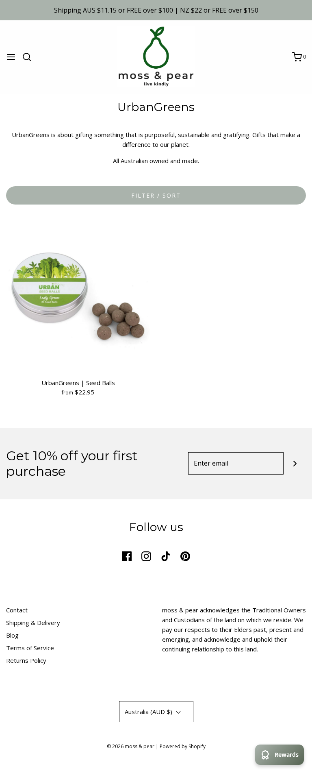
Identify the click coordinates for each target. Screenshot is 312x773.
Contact (17, 610)
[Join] (295, 463)
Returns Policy (26, 660)
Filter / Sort (156, 195)
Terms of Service (30, 648)
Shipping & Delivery (33, 622)
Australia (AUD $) (149, 712)
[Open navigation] (11, 57)
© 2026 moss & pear (130, 746)
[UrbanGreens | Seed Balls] (78, 296)
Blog (12, 635)
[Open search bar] (30, 57)
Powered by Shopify (183, 746)
